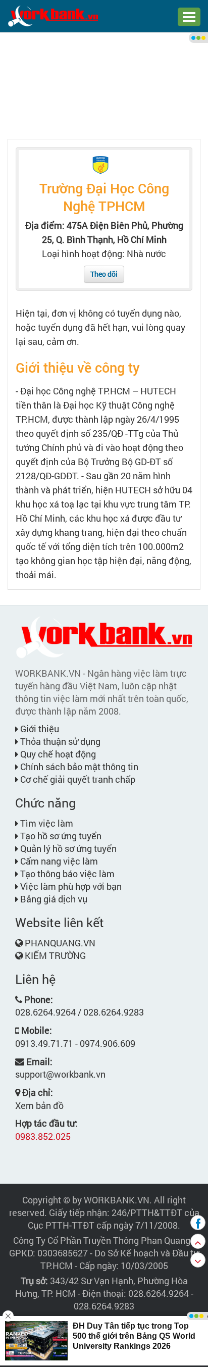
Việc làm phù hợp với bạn (70, 886)
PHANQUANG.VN (60, 943)
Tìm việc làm (45, 823)
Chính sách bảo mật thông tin (78, 767)
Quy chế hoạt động (57, 754)
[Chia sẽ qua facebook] (197, 1222)
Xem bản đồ (39, 1105)
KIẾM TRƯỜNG (55, 955)
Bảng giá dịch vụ (52, 899)
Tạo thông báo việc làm (66, 874)
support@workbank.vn (60, 1074)
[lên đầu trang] (197, 1241)
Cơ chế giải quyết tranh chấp (76, 779)
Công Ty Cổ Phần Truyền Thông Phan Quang (101, 1240)
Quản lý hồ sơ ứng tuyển (67, 848)
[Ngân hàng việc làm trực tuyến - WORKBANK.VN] (53, 15)
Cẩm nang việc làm (58, 861)
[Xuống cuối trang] (197, 1260)
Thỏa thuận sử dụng (59, 741)
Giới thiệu (38, 729)
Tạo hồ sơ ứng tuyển (59, 836)
